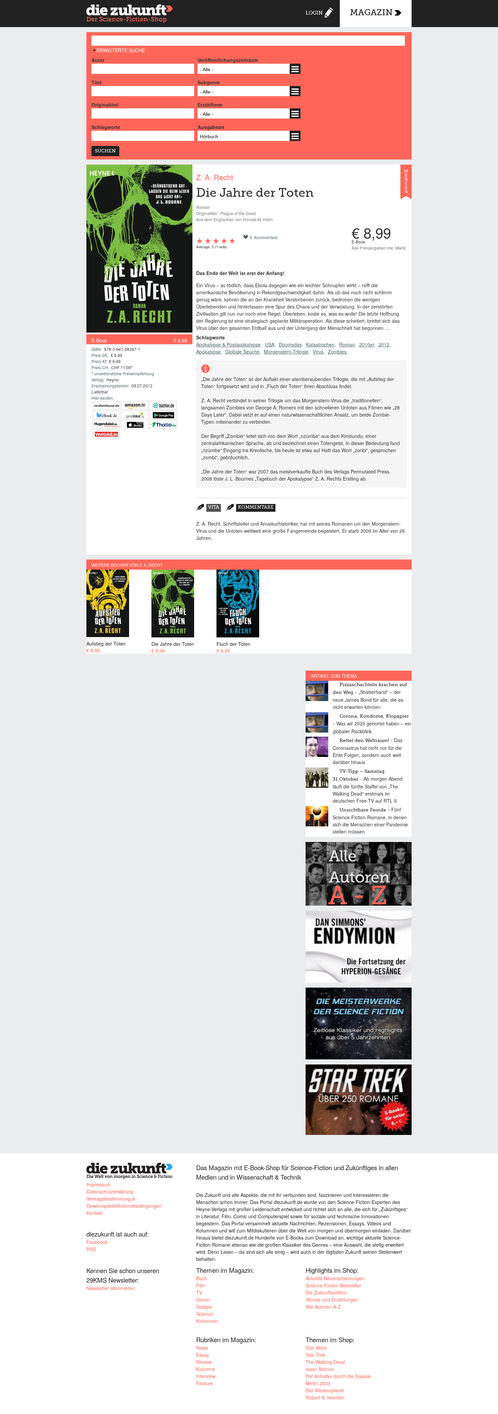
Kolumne (205, 1369)
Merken (406, 185)
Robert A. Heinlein (325, 1397)
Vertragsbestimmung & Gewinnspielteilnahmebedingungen (124, 1202)
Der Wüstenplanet (325, 1390)
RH (106, 405)
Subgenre (209, 82)
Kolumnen (207, 1320)
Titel (96, 82)
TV (199, 1292)
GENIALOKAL (134, 414)
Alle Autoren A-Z (323, 1306)
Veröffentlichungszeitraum (228, 60)
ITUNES (134, 424)
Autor (97, 60)
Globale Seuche (242, 351)
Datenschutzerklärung (109, 1191)
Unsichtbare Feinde (362, 810)
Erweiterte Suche (121, 50)
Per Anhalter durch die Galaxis (338, 1376)
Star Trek (315, 1354)
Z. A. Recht (214, 177)
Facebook (97, 1242)
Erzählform (210, 104)
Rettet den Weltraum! (364, 740)
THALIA (163, 424)
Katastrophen (320, 344)
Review (204, 1361)
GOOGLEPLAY (163, 414)
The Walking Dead (325, 1361)
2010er (366, 344)
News (202, 1347)
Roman (347, 344)
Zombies (337, 351)
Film (200, 1285)
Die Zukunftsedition (326, 1292)
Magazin (371, 13)
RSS (91, 1249)
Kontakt (94, 1212)
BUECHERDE (163, 405)
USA (269, 344)
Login (314, 13)
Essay (202, 1354)
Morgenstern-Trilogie (286, 351)
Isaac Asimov (320, 1369)
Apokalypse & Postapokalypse (228, 344)
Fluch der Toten (233, 643)
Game (202, 1299)
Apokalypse (208, 351)
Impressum (98, 1184)
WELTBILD (106, 433)
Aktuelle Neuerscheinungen (335, 1278)
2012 (383, 344)
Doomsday (290, 344)
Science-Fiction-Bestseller (333, 1285)
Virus (318, 351)
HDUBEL (106, 424)
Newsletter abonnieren (110, 1288)
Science (204, 1313)
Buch (201, 1278)
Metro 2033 (318, 1383)
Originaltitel (105, 104)
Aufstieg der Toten (106, 643)
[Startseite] (129, 14)
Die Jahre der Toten (172, 643)
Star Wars (316, 1347)
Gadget (204, 1306)
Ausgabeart (211, 127)
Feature (204, 1383)
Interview (205, 1376)
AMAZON (134, 405)
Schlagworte (105, 127)
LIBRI (106, 414)
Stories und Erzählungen (332, 1299)
